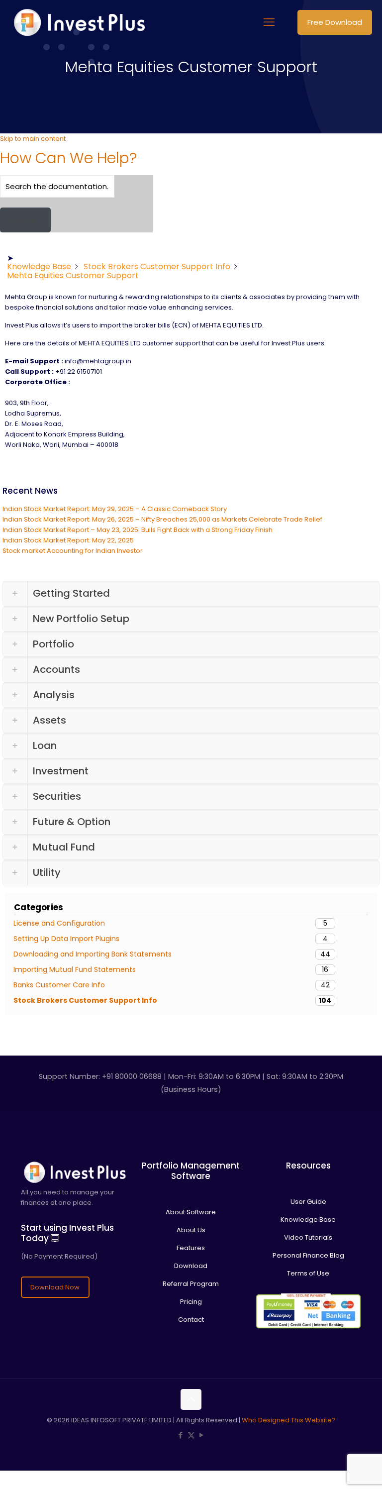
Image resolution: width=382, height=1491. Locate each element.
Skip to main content (33, 138)
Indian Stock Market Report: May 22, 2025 (68, 540)
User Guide (308, 1201)
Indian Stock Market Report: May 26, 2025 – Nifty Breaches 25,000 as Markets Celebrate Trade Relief (162, 519)
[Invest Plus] (78, 22)
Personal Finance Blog (308, 1255)
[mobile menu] (269, 22)
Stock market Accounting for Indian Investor (72, 550)
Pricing (191, 1301)
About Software (191, 1212)
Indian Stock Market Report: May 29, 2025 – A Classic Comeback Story (114, 509)
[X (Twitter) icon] (191, 1435)
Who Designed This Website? (289, 1420)
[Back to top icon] (191, 1399)
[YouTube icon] (201, 1435)
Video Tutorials (308, 1237)
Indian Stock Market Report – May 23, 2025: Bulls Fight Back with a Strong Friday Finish (137, 529)
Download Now (55, 1287)
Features (191, 1248)
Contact (191, 1319)
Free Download (334, 22)
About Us (191, 1230)
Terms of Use (308, 1273)
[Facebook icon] (181, 1435)
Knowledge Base (308, 1219)
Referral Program (191, 1283)
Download (190, 1266)
